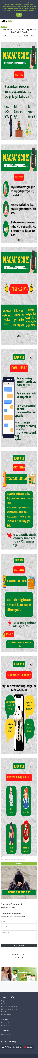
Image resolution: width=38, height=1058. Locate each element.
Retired (3, 1012)
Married (3, 1003)
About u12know (6, 1034)
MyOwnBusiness (6, 1014)
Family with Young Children (9, 1006)
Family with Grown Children (9, 1009)
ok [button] (19, 14)
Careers (3, 1037)
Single (3, 1001)
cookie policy (25, 8)
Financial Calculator (7, 1023)
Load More (19, 863)
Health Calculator (6, 1026)
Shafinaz (5, 36)
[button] (6, 1047)
